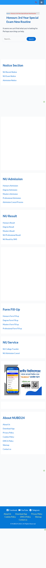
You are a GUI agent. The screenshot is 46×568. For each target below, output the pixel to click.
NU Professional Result (12, 235)
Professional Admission (12, 198)
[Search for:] (15, 39)
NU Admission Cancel (11, 353)
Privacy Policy (8, 433)
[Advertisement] (23, 143)
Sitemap (6, 445)
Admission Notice (9, 80)
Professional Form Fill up (12, 328)
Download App (8, 428)
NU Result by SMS (10, 239)
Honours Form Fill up (11, 316)
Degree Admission (10, 190)
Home (8, 13)
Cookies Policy (8, 437)
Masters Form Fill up (11, 324)
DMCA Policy (8, 441)
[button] (36, 2)
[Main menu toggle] (41, 2)
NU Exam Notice (9, 76)
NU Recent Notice (10, 72)
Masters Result (9, 231)
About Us (6, 424)
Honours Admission (10, 186)
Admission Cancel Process (13, 202)
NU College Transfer (11, 349)
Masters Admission (10, 194)
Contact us (7, 449)
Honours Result (9, 223)
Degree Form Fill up (10, 320)
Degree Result (8, 227)
